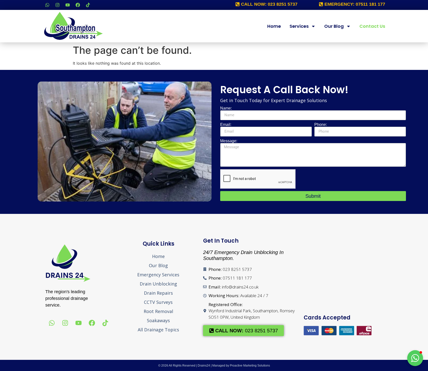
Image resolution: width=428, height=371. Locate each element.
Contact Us (372, 26)
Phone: (320, 125)
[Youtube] (67, 4)
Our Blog (334, 26)
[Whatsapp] (47, 4)
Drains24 (204, 365)
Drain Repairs (158, 293)
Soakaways (158, 320)
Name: (226, 108)
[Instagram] (57, 4)
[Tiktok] (87, 4)
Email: (225, 125)
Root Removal (158, 311)
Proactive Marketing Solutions (250, 365)
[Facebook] (77, 4)
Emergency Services (158, 275)
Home (274, 26)
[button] (415, 358)
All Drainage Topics (158, 330)
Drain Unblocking (158, 284)
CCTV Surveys (158, 302)
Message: (228, 141)
